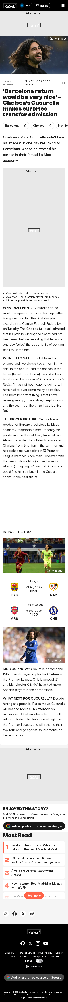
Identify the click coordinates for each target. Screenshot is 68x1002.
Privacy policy (45, 953)
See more (34, 895)
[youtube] (45, 944)
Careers (59, 953)
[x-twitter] (30, 944)
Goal (21, 992)
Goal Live (54, 956)
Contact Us (10, 953)
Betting (28, 961)
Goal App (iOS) (39, 956)
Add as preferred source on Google (37, 826)
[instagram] (38, 944)
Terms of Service (26, 953)
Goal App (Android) (18, 956)
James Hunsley (8, 83)
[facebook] (23, 944)
